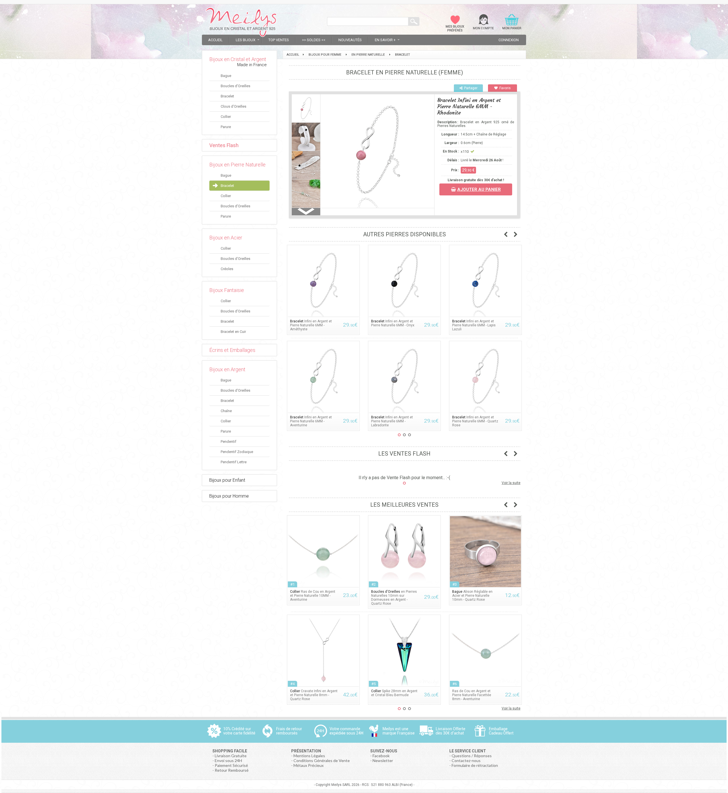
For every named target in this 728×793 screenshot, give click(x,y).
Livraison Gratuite (231, 755)
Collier (226, 116)
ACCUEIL (293, 55)
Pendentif (228, 441)
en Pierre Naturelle (368, 55)
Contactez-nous (466, 760)
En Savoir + (385, 40)
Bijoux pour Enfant (227, 480)
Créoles (227, 269)
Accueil (215, 40)
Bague (226, 76)
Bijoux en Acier (225, 238)
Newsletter (383, 760)
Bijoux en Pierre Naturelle (237, 165)
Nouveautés (350, 40)
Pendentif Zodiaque (237, 452)
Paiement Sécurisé (231, 765)
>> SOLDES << (313, 40)
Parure (226, 127)
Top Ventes (278, 40)
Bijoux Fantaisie (226, 290)
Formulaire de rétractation (475, 765)
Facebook (381, 755)
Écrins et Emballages (232, 350)
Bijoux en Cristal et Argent (237, 59)
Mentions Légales (309, 755)
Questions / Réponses (472, 755)
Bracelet (227, 96)
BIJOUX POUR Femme (325, 55)
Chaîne (226, 411)
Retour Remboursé (232, 770)
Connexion (509, 40)
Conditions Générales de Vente (321, 760)
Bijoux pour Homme (229, 496)
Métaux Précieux (308, 765)
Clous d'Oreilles (233, 106)
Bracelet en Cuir (233, 331)
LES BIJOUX (245, 40)
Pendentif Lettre (234, 462)
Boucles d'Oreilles (235, 86)
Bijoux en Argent (227, 369)
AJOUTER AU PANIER (479, 189)
